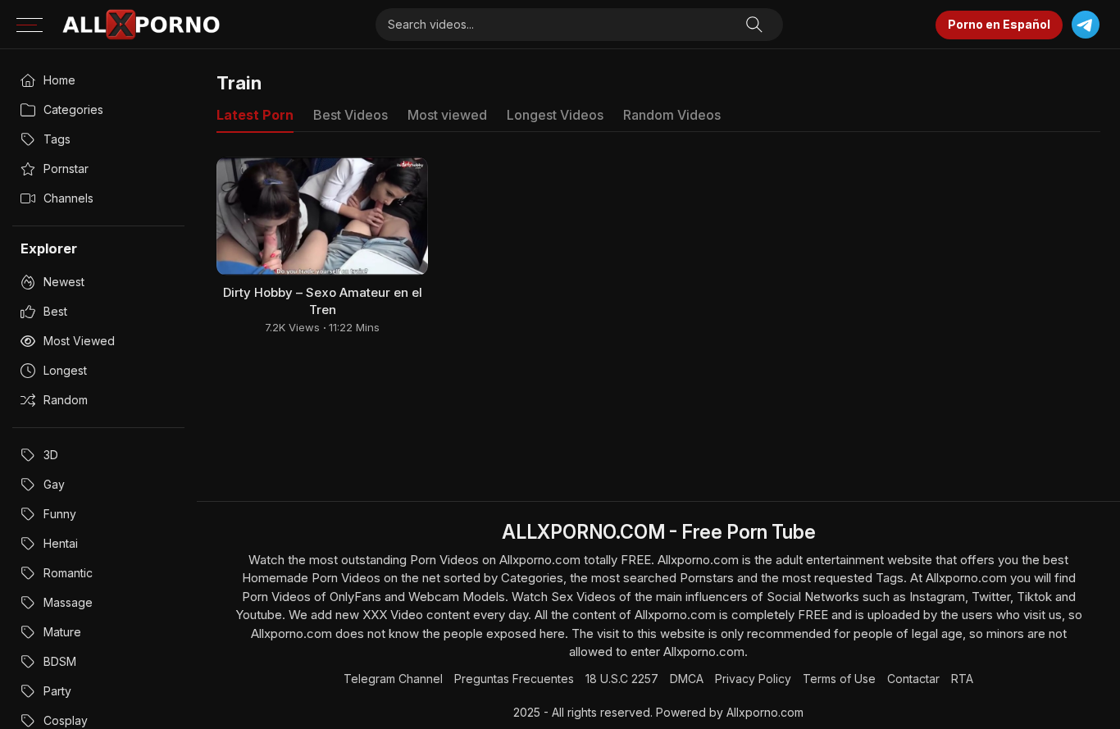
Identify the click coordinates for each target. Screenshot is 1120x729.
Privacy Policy (753, 679)
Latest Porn (255, 115)
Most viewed (79, 341)
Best (55, 311)
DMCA (686, 679)
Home (59, 80)
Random (65, 400)
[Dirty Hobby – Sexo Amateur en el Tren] (322, 216)
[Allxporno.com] (141, 24)
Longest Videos (555, 115)
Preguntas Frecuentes (514, 679)
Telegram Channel (393, 679)
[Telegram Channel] (1085, 25)
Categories (73, 109)
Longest (65, 370)
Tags (57, 139)
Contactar (913, 679)
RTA (962, 679)
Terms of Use (839, 679)
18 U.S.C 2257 (621, 679)
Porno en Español (999, 24)
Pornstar (66, 168)
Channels (68, 198)
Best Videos (350, 115)
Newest (63, 282)
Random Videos (672, 115)
